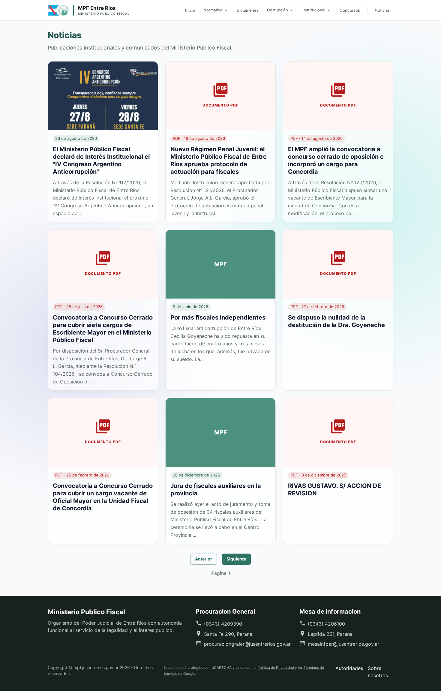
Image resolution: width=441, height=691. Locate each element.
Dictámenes (248, 10)
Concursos (350, 10)
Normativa (212, 10)
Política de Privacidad (275, 667)
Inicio (190, 10)
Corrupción (277, 10)
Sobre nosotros (378, 671)
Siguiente (236, 558)
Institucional (313, 10)
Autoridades (349, 668)
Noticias (382, 10)
